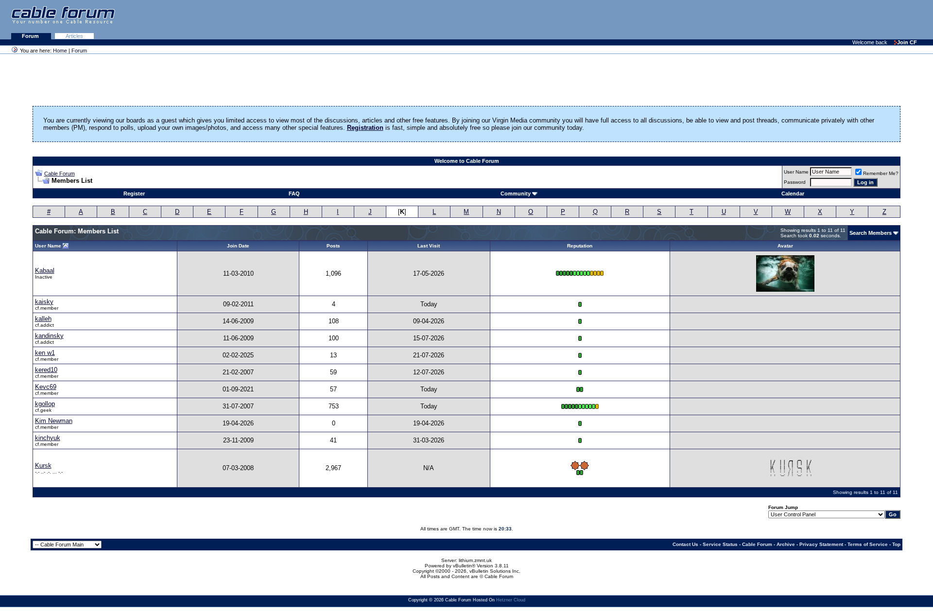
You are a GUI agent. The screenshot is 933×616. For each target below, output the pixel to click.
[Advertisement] (814, 19)
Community (516, 193)
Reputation (579, 245)
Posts (333, 245)
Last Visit (428, 245)
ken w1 (45, 352)
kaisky (44, 301)
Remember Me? (880, 173)
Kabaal (44, 270)
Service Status (720, 544)
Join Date (238, 245)
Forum (31, 36)
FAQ (294, 193)
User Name (796, 172)
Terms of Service (867, 544)
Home (60, 50)
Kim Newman (53, 420)
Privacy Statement (821, 544)
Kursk (43, 465)
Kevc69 (45, 386)
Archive (786, 544)
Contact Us (685, 544)
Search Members (870, 233)
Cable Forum (59, 173)
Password (795, 182)
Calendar (792, 193)
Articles (74, 36)
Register (134, 193)
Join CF (907, 42)
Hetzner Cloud (510, 600)
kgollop (45, 403)
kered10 (46, 369)
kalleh (43, 318)
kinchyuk (47, 437)
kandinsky (49, 335)
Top (896, 544)
